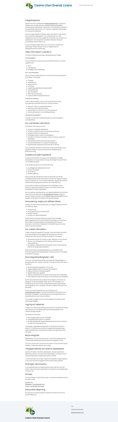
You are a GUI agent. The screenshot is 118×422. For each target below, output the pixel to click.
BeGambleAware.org (77, 412)
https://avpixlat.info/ (51, 23)
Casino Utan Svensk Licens (53, 5)
